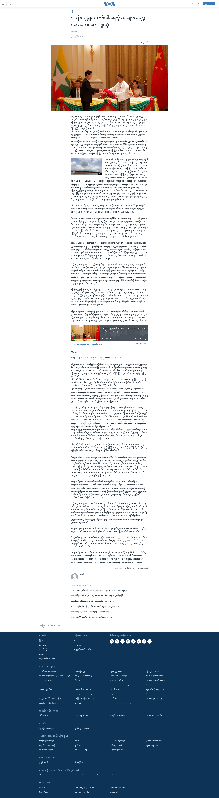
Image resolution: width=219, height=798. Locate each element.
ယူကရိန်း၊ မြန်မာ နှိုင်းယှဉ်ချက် (85, 694)
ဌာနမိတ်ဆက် (43, 762)
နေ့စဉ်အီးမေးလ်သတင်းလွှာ (83, 649)
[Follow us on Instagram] (128, 641)
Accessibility (114, 792)
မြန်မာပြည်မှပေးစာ (116, 671)
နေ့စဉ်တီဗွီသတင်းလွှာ (46, 741)
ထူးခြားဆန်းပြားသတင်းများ (84, 698)
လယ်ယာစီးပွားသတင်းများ (84, 689)
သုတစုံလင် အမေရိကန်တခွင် (156, 680)
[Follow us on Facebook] (112, 641)
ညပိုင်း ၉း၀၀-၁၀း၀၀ (82, 728)
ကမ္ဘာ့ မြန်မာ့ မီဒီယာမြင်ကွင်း (48, 703)
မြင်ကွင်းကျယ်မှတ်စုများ (118, 676)
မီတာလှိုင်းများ (80, 762)
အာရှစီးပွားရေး (115, 689)
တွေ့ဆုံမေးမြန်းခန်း (81, 750)
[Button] (144, 42)
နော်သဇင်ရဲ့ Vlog (152, 745)
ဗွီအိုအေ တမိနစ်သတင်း (154, 741)
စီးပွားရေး (78, 680)
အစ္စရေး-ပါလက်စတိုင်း (47, 659)
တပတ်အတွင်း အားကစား (83, 685)
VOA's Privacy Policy (117, 787)
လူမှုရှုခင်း (78, 703)
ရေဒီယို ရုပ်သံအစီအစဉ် (47, 745)
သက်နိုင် (74, 32)
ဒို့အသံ (148, 694)
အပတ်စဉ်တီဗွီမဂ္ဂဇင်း (46, 750)
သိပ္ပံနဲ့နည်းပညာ (80, 671)
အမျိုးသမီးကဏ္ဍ (116, 698)
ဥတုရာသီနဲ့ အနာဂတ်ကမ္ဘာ (83, 676)
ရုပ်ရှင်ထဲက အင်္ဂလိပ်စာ (118, 715)
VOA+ (41, 775)
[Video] (199, 4)
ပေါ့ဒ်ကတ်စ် (78, 645)
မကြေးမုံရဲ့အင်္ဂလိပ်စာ (82, 715)
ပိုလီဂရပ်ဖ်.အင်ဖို (116, 745)
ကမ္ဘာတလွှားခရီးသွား (117, 680)
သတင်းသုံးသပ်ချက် (46, 680)
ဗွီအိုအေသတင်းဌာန (111, 331)
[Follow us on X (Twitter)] (117, 641)
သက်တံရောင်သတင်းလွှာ (154, 698)
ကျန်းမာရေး (114, 694)
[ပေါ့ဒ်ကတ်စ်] (144, 641)
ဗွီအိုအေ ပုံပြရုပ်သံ (116, 750)
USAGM (42, 787)
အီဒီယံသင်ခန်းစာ (45, 715)
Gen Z (148, 685)
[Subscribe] (149, 641)
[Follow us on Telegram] (133, 641)
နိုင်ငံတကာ (43, 645)
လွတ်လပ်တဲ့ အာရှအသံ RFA (84, 787)
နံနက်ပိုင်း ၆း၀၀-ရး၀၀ (46, 728)
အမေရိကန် (43, 649)
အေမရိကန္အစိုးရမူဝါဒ (82, 792)
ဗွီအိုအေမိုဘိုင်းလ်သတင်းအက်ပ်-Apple (88, 775)
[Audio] (192, 4)
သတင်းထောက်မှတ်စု (46, 694)
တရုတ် (41, 654)
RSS (76, 640)
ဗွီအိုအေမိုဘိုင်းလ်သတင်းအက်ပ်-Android (124, 775)
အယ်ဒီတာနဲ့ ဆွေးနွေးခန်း (47, 671)
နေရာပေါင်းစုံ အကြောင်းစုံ (155, 689)
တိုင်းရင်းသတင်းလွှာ (153, 671)
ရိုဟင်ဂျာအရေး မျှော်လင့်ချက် (120, 703)
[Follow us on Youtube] (122, 641)
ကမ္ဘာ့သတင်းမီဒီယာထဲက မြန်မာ (50, 698)
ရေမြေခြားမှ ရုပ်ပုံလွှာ (117, 741)
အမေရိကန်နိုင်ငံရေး (46, 689)
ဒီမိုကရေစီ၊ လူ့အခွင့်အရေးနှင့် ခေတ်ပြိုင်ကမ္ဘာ (54, 676)
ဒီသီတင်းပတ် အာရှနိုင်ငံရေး (119, 685)
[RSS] (139, 641)
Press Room (43, 792)
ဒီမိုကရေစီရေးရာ (45, 685)
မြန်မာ (73, 12)
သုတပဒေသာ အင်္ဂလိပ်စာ (154, 715)
